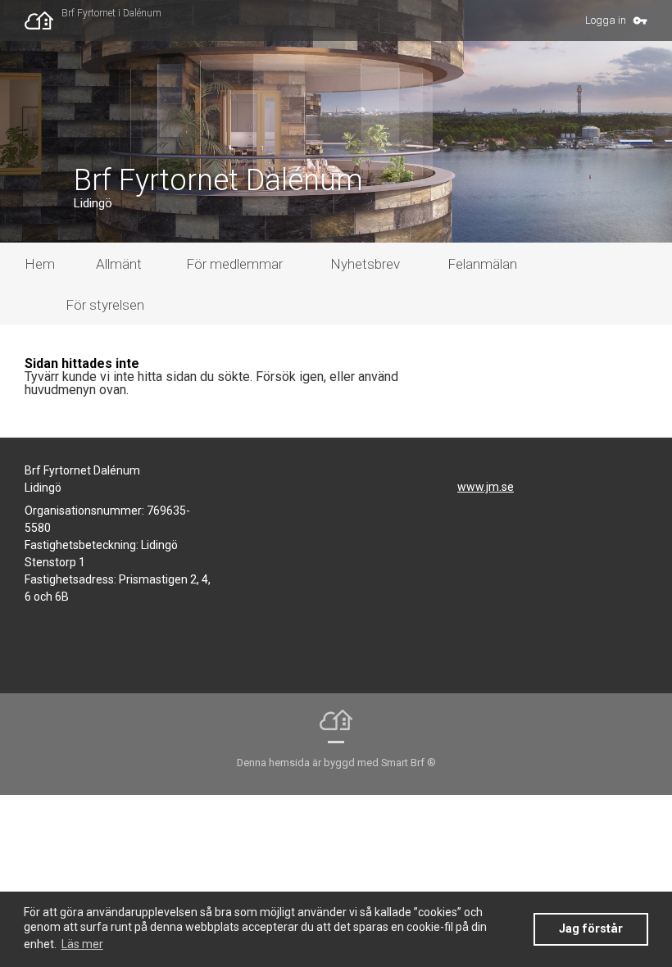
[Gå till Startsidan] (43, 20)
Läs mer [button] (82, 944)
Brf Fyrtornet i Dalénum (111, 13)
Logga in (605, 20)
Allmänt (119, 264)
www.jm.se (485, 486)
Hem (40, 264)
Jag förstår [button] (591, 929)
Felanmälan (482, 264)
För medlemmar (234, 264)
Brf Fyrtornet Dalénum (218, 180)
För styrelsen (105, 305)
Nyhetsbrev (365, 264)
